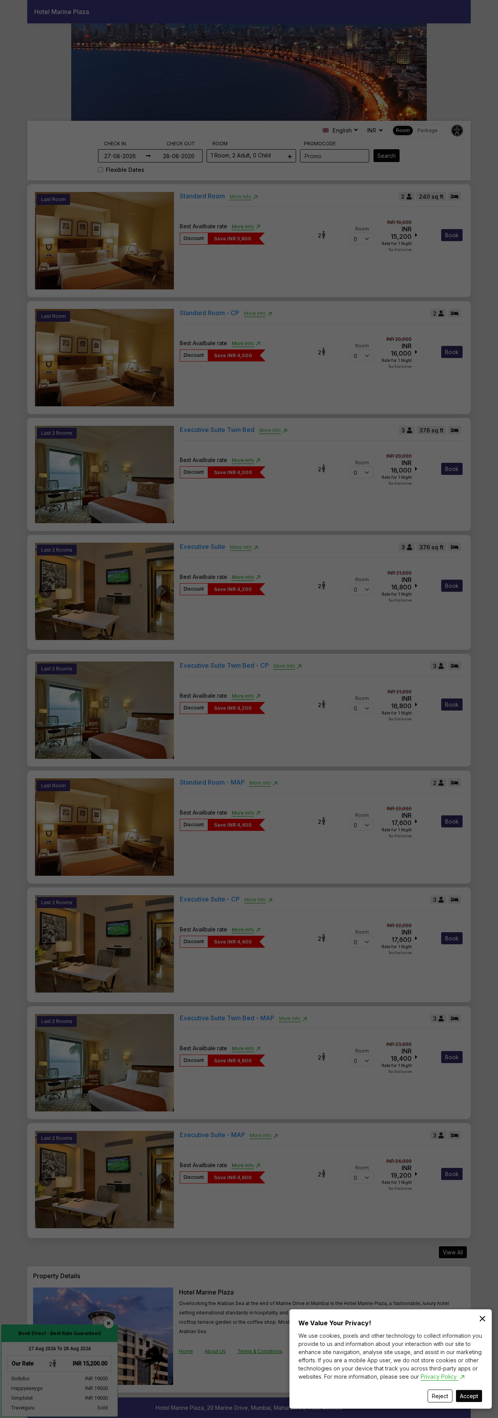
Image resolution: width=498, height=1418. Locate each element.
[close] (482, 1318)
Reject (440, 1396)
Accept (469, 1396)
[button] (249, 709)
